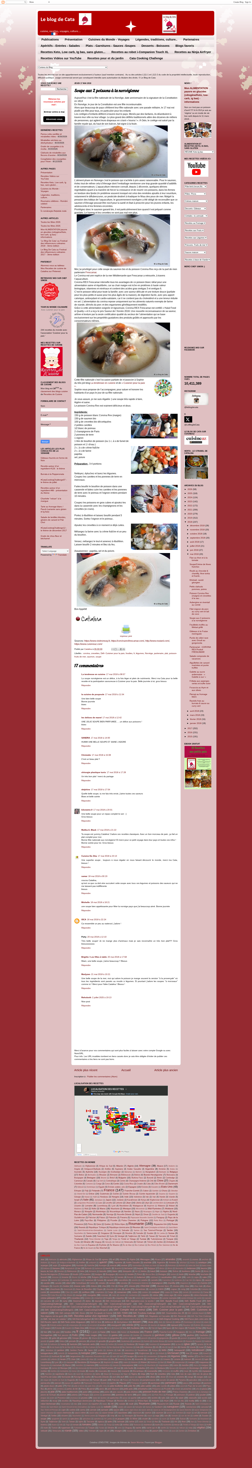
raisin (180, 1398)
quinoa (144, 1398)
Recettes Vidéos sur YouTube (61, 58)
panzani (58, 1383)
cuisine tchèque (187, 1298)
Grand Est (81, 1194)
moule (82, 1371)
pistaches (187, 1389)
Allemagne (144, 1165)
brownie (65, 1277)
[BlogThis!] (115, 649)
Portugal (170, 1220)
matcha (141, 1365)
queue (125, 1398)
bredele (131, 1274)
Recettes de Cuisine (53, 394)
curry (65, 1301)
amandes (170, 1259)
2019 (190, 518)
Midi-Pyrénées (154, 1208)
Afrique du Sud (105, 1166)
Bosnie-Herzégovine (153, 1175)
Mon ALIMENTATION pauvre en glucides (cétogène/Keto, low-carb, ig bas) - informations (54, 233)
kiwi (187, 1353)
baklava (46, 1268)
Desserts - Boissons (155, 45)
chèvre (94, 1286)
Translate (62, 555)
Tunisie (143, 1239)
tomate (76, 1425)
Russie (175, 1224)
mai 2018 (194, 554)
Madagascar (138, 1206)
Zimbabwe (170, 1242)
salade (107, 1406)
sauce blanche (185, 1410)
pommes (107, 1395)
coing (183, 1289)
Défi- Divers (80, 1313)
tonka (117, 1425)
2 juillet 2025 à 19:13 (101, 997)
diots (160, 1322)
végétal (201, 1427)
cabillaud (154, 1277)
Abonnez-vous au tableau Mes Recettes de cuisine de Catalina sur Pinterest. (53, 268)
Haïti (95, 1197)
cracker (122, 1295)
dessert (137, 1321)
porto (149, 1395)
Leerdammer (152, 1356)
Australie (78, 1172)
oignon (132, 1377)
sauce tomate (108, 1413)
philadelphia (143, 1389)
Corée (116, 1183)
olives (152, 1377)
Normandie (97, 1214)
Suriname (78, 1236)
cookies (145, 1292)
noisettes (162, 1374)
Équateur (92, 1245)
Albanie (119, 1166)
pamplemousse (148, 1380)
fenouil (117, 1328)
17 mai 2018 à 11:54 (114, 694)
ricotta (191, 1401)
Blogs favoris (184, 45)
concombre (55, 1292)
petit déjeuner (113, 1389)
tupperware (65, 1428)
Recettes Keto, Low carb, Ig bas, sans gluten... (73, 52)
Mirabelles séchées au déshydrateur (51, 141)
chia (104, 1286)
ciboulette (110, 1289)
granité (43, 1341)
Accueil (126, 1070)
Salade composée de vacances (199, 657)
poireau (95, 1392)
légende (163, 1356)
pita (197, 1389)
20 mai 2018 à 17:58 (117, 957)
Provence (78, 1224)
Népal (137, 1214)
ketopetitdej (73, 1353)
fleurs (209, 1328)
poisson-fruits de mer (154, 1391)
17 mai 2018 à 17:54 (100, 789)
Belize (81, 1175)
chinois (132, 1286)
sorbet (195, 1416)
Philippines (101, 1220)
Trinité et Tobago (128, 1239)
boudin (75, 1274)
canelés (135, 1280)
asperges (44, 1265)
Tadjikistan (132, 1236)
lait (64, 1356)
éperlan (154, 1325)
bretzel (173, 1274)
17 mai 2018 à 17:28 (116, 772)
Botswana (171, 1175)
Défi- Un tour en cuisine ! (55, 1319)
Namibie (127, 1211)
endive (103, 1325)
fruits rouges (91, 1335)
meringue (44, 1368)
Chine (160, 1180)
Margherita (45, 1365)
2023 (190, 501)
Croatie (140, 1184)
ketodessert (198, 1350)
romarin (85, 1404)
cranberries (133, 1295)
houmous (153, 1344)
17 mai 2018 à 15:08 (101, 755)
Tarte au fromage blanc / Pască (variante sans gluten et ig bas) (53, 509)
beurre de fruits (47, 1271)
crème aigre (168, 1295)
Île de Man (127, 1245)
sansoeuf (205, 1407)
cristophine (98, 1298)
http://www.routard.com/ (157, 641)
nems (98, 1374)
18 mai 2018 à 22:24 (96, 919)
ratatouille (193, 1398)
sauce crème (80, 1413)
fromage (200, 1331)
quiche (133, 1398)
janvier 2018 (196, 723)
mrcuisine (166, 1371)
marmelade (57, 1365)
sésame (64, 1416)
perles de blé (72, 1389)
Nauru (137, 1211)
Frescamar (90, 272)
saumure (159, 1413)
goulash (184, 1338)
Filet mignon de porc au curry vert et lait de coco (199, 611)
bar (79, 1268)
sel (195, 1413)
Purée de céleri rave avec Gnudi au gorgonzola (199, 640)
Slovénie (128, 1233)
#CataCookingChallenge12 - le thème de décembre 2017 (54, 529)
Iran (154, 1197)
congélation (99, 1292)
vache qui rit (151, 1428)
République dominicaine (119, 1227)
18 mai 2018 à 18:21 (100, 902)
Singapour (105, 1233)
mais (116, 1362)
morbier (44, 1371)
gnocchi (144, 1338)
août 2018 (195, 542)
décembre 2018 (197, 525)
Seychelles (78, 1233)
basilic (108, 1268)
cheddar (65, 1286)
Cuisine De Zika (89, 856)
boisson (163, 1271)
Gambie (155, 1191)
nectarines (88, 1374)
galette (115, 1335)
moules (92, 1371)
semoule (203, 1413)
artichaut (183, 1262)
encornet (93, 1325)
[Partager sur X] (118, 649)
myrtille (195, 1371)
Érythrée (102, 1245)
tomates (86, 1424)
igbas (187, 1344)
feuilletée (135, 1328)
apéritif (103, 1262)
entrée (129, 1324)
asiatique (202, 1262)
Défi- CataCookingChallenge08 (139, 1307)
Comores (89, 1184)
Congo (99, 1184)
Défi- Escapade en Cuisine (101, 1313)
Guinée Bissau (129, 1194)
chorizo (176, 1286)
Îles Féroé (152, 1245)
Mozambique (115, 1211)
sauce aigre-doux (131, 1410)
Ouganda (171, 1214)
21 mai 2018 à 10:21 (100, 974)
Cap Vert (99, 1181)
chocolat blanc (163, 1286)
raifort (172, 1398)
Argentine (149, 1169)
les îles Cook (79, 1245)
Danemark (173, 1183)
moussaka (102, 1371)
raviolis (205, 1398)
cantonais (178, 1280)
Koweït (175, 1200)
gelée (54, 1338)
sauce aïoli (145, 1410)
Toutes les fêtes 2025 (50, 226)
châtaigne (45, 1286)
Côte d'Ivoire (159, 1184)
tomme (101, 1425)
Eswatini (154, 1187)
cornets (186, 1292)
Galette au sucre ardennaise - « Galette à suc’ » (198, 674)
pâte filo (132, 1386)
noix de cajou (186, 1374)
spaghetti (55, 1419)
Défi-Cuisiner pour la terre (129, 1319)
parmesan (155, 1383)
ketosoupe (129, 1353)
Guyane (172, 1194)
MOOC (206, 1368)
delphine (85, 789)
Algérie (130, 1166)
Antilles (108, 1169)
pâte (60, 1386)
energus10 (116, 1325)
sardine (72, 1410)
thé (175, 1422)
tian (192, 1422)
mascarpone (127, 1365)
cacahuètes (166, 1277)
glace (133, 1338)
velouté (44, 1431)
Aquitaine (119, 1169)
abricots (63, 1259)
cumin (199, 1298)
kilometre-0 (86, 810)
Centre (122, 1181)
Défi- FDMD (122, 1313)
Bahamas (128, 1172)
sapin (63, 1410)
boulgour (98, 1274)
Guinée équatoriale (147, 1194)
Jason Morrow (137, 1442)
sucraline (155, 1419)
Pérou (90, 1224)
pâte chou (103, 1386)
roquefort (95, 1404)
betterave (191, 1268)
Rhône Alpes (119, 1224)
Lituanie (77, 1206)
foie (45, 1332)
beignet (140, 1268)
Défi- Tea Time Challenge (201, 1316)
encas (84, 1325)
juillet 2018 (195, 546)
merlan (54, 1368)
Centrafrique (111, 1181)
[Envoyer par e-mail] (112, 649)
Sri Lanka (161, 1233)
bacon (162, 1265)
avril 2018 (195, 711)
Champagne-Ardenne (137, 1181)
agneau (105, 1259)
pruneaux (74, 1398)
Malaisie (161, 1206)
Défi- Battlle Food (193, 1301)
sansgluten (173, 1406)
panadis (163, 1380)
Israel (76, 1200)
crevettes (95, 653)
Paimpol (96, 1380)
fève (146, 1328)
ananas (195, 1259)
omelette (180, 1377)
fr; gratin (94, 1332)
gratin (52, 1341)
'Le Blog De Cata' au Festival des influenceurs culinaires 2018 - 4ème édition (54, 243)
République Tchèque (97, 1227)
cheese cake (79, 1286)
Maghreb (150, 1206)
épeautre (144, 1325)
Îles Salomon (164, 1245)
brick (181, 1274)
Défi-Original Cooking (169, 1319)
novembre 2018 (197, 529)
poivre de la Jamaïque (200, 1392)
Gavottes (44, 1338)
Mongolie (88, 1211)
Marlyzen (85, 974)
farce (109, 1328)
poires (107, 1392)
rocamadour (66, 1404)
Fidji (86, 1191)
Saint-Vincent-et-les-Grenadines (90, 1230)
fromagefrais (46, 1335)
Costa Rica (128, 1184)
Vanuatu (108, 1242)
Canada (89, 1181)
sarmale (93, 1410)
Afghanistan (90, 1166)
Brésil (112, 1178)
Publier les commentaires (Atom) (102, 1076)
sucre (164, 1419)
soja (157, 1415)
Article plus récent (85, 1070)
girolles (125, 1338)
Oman (145, 1214)
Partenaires (191, 39)
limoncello (139, 1359)
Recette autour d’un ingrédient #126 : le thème (53, 467)
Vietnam (139, 1242)
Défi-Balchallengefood (81, 1319)
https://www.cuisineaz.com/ (88, 644)
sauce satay (94, 1413)
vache (138, 1427)
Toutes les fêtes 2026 (50, 222)
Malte (94, 1209)
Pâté (69, 1386)
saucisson (136, 1413)
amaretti (186, 1259)
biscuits (102, 1271)
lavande (140, 1356)
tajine (80, 1422)
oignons (141, 1377)
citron (127, 1289)
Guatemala (104, 1194)
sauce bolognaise (201, 1410)
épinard (174, 1325)
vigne (101, 1431)
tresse (177, 1425)
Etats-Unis (167, 1186)
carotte (46, 1283)
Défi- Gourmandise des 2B (173, 1313)
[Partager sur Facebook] (121, 649)
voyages (130, 1431)
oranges (200, 1377)
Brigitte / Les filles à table (94, 957)
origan (46, 1380)
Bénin (159, 1178)
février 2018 (196, 719)
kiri (154, 1353)
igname (200, 1344)
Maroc (103, 1208)
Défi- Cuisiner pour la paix (113, 653)
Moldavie (169, 1208)
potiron (191, 1395)
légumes (140, 653)
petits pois (128, 1389)
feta (124, 1328)
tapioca (101, 1422)
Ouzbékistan (79, 1217)
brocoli (44, 1277)
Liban (128, 1203)
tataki (141, 1422)
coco (160, 1288)
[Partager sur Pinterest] (123, 649)
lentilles (191, 1356)
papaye (67, 1383)
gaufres (190, 1335)
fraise (103, 1332)
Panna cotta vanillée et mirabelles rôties (51, 135)
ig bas (178, 1344)
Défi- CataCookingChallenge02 (117, 1304)
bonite (197, 1271)
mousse (113, 1371)
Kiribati (166, 1200)
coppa (167, 1292)
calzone (54, 1280)
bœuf (152, 1271)
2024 (190, 497)
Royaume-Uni (160, 1224)
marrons (90, 1365)
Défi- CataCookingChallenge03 (152, 1304)
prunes (84, 1398)
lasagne (130, 1356)
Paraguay (160, 1217)
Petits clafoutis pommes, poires (198, 587)
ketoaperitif (179, 1350)
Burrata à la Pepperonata (52, 474)
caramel (208, 1280)
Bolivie (137, 1175)
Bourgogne (78, 1178)
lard (121, 1356)
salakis (121, 1407)
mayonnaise (164, 1365)
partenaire (158, 653)
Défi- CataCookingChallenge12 (93, 1310)
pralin (52, 1398)
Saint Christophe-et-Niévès (155, 1227)
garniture (159, 1335)
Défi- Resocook (180, 1316)
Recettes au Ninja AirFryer (193, 52)
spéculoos (87, 1419)
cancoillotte (123, 1280)
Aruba (172, 1169)
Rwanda (82, 1227)
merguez (205, 1365)
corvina (86, 653)
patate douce (49, 1386)
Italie (86, 1199)
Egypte (102, 1187)
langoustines (75, 1356)
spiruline (97, 1419)
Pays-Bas (89, 1220)
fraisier (124, 1332)
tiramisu (44, 1425)
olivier (162, 1377)
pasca (185, 1383)
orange (190, 1377)
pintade (177, 1389)
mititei (152, 1368)
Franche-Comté (132, 1190)
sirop (112, 1416)
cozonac (104, 1295)
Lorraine (89, 1205)
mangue (191, 1362)
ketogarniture (47, 1353)
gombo (153, 1338)
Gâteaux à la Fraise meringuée (199, 632)
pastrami (207, 1383)
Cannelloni (166, 1280)
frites (190, 1332)
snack (149, 1416)
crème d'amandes (201, 1295)
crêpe (63, 1298)
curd (57, 1301)
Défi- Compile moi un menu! (129, 1309)
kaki (119, 1350)
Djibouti (80, 1187)
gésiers (85, 1338)
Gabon (146, 1191)
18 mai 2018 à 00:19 (97, 876)
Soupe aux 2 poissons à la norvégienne (200, 619)
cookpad (155, 1292)
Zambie (159, 1242)
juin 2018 (194, 550)
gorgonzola (164, 1338)
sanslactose (191, 1407)
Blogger (158, 1442)
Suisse (171, 1233)
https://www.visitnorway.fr (97, 641)
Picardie (113, 1220)
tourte (157, 1425)
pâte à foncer (79, 1386)
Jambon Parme (76, 1350)
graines (193, 1338)
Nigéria (166, 1211)
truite (46, 1428)
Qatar (98, 1224)
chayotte (55, 1286)
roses (104, 1404)
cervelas (124, 1283)
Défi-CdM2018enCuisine (104, 1319)
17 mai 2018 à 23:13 (107, 856)
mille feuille (128, 1368)
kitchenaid (173, 1353)
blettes (144, 1271)
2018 (190, 522)
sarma (82, 1410)
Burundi (150, 1178)
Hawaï (87, 1197)
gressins (82, 1341)
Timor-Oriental (94, 1239)
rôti (112, 1404)
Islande (172, 1197)
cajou (196, 1277)
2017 (190, 728)
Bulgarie (122, 1177)
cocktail (152, 1289)
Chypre (172, 1181)
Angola (77, 1169)
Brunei (103, 1178)
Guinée (116, 1194)
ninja (143, 1374)
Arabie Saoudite (134, 1169)
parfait (144, 1383)
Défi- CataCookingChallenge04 (186, 1304)
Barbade (162, 1172)
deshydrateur (122, 1322)
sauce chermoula (64, 1413)
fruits (75, 1335)
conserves (121, 1292)
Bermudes (92, 1175)
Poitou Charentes (128, 1220)
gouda (174, 1338)
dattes (88, 1301)
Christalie (86, 755)
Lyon (113, 1206)
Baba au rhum (151, 1265)
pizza (204, 1389)
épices (163, 1325)
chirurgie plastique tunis (93, 772)
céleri (68, 1283)
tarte (110, 1421)
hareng (63, 1344)
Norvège (149, 653)
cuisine (138, 1298)
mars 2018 (195, 715)
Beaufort (118, 1268)
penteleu (60, 1389)
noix (173, 1374)
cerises (112, 1283)
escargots (207, 1325)
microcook (82, 1368)
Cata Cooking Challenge (146, 58)
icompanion (165, 1344)
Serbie (170, 1230)
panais (172, 1380)
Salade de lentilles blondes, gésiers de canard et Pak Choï (53, 519)
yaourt (155, 1431)
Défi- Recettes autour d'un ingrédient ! (89, 1315)
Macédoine (124, 1206)
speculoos (74, 1419)
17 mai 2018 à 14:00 (100, 738)
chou (187, 1286)
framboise (134, 1332)
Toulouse (137, 1425)
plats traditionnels (70, 1392)
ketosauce (117, 1353)
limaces (121, 1359)
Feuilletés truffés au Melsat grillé (199, 626)
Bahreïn (139, 1172)
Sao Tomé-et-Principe (153, 1230)
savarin (169, 1413)
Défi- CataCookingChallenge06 (79, 1307)
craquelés (145, 1295)
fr (134, 653)
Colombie (78, 1184)
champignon (157, 1283)
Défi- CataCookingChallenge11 (59, 1310)
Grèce (91, 1193)
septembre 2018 (198, 538)
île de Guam (88, 1248)
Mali (86, 1209)
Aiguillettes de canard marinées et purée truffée (199, 665)
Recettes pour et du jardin (105, 58)
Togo (106, 1239)
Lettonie (119, 1203)
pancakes (193, 1380)
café (179, 1277)
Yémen (150, 1242)
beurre (204, 1268)
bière (82, 1271)
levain (63, 1359)
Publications (50, 39)
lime (129, 1359)
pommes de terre (124, 1395)
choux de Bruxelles (84, 1289)
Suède (89, 1236)
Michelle (85, 902)
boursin (121, 1274)
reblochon (45, 1401)
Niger (157, 1211)
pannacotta (45, 1383)
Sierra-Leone (91, 1233)
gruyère (112, 1341)
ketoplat (85, 1353)
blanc (115, 1271)
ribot (175, 1401)
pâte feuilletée (116, 1386)
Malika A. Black (88, 830)
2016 (190, 732)
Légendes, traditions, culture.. (156, 39)
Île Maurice (114, 1245)
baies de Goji (193, 1265)
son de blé (185, 1416)
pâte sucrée (162, 1386)
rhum (166, 1401)
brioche (192, 1274)
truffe (209, 1425)
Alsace (160, 1166)
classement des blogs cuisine (54, 391)
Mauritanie (115, 1209)
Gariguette (147, 1335)
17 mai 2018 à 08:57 (115, 674)
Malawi (172, 1206)
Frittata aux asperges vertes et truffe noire (200, 682)
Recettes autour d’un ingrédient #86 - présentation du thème (54, 490)
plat (166, 653)
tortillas (126, 1425)
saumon (90, 656)
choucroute (67, 1289)
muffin (176, 1371)
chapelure (184, 1283)
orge (209, 1377)
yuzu (174, 1431)
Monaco (77, 1211)
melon (175, 1365)
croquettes (119, 1298)
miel (118, 1368)
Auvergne (103, 1172)
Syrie (112, 1236)
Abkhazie (78, 1166)
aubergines (66, 1265)
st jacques (120, 1418)
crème (155, 1295)
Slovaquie (117, 1233)
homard (120, 1344)
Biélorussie (126, 1175)
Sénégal (121, 1236)
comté (43, 1292)
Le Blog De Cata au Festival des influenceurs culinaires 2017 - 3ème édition (53, 252)
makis (125, 1362)
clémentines (140, 1289)
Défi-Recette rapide (49, 1322)
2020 (190, 514)
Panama (123, 1217)
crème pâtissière (48, 1298)
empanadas (74, 1325)
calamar (44, 1280)
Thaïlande (79, 1239)
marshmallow (104, 1365)
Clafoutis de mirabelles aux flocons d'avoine (53, 154)
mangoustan (180, 1362)
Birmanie (114, 1175)
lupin (206, 1359)
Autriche (89, 1172)
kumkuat (55, 1356)
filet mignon (179, 1328)
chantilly (171, 1283)
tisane (54, 1425)
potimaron (181, 1395)
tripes (202, 1425)
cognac (174, 1289)
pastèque (197, 1383)
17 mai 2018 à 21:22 (106, 830)
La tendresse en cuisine (103, 383)
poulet (203, 1395)
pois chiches (132, 1392)
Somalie (139, 1233)
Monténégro (101, 1211)
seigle (188, 1413)
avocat (113, 1265)
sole (166, 1416)
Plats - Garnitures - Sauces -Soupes (110, 45)
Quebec (107, 1224)
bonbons (186, 1271)
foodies (129, 653)
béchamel (128, 1268)
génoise (63, 1338)
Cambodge (170, 1178)
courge (79, 1295)
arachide (148, 1262)
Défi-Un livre (96, 1322)
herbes (111, 1344)
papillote (77, 1383)
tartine (131, 1422)
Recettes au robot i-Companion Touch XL (140, 52)
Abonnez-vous (54, 119)
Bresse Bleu (150, 1274)
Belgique (174, 1172)
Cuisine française (151, 1298)
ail (114, 1259)
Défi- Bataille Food (169, 1301)
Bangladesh (150, 1172)
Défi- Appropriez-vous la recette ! (140, 1301)
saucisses (122, 1412)
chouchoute (55, 1289)
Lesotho (109, 1203)
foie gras (56, 1332)
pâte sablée (146, 1386)
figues (168, 1328)
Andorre (171, 1166)
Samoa (136, 1230)
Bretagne (91, 1177)
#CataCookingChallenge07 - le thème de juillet (54, 481)
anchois (205, 1259)
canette (144, 1280)
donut (198, 1322)
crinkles (88, 1298)
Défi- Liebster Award (196, 1313)
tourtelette (167, 1425)
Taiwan (152, 1236)
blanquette (127, 1271)
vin (108, 1431)
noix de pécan (202, 1374)
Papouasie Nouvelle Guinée (142, 1217)
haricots (73, 1344)
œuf (122, 1377)
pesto (101, 1389)
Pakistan (92, 1217)
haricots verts (88, 1344)
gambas (126, 1335)
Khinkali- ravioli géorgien (196, 581)
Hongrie (115, 1197)
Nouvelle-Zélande (124, 1214)
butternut (141, 1277)
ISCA (83, 919)
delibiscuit (109, 1322)
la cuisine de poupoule (92, 694)
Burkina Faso (137, 1178)
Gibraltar (174, 1191)
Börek (206, 1271)
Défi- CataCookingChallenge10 (198, 1307)
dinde (150, 1322)
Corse (107, 1184)
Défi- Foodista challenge (144, 1313)
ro (208, 1401)
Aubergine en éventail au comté (200, 603)
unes (120, 1428)
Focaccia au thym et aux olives (199, 688)
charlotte (204, 1283)
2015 (190, 736)
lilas (112, 1359)
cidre (119, 1289)
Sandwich (158, 1407)
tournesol (148, 1425)
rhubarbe (155, 1401)
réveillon (130, 1401)
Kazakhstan (132, 1200)
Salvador (125, 1230)
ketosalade (102, 1353)
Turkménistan (156, 1239)
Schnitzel (179, 1413)
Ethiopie (77, 1191)
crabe (114, 1295)
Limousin (170, 1203)
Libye (147, 1203)
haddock (207, 1341)
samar (84, 876)
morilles (53, 1371)
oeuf (114, 1377)
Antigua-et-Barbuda (92, 1169)
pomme (97, 1395)
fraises (114, 1332)
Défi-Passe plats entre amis (196, 1319)
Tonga (114, 1239)
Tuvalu (77, 1242)
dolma (177, 1322)
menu (196, 1365)
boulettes (87, 1274)
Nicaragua (147, 1211)
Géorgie (77, 1197)
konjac (195, 1353)
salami (129, 1407)
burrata (120, 1277)
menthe (185, 1365)
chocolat (144, 1285)
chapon (194, 1283)
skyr (119, 1416)
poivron (63, 1395)
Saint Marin (173, 1227)
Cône (67, 1292)
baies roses (206, 1265)
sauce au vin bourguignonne (164, 1410)
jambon (60, 1350)
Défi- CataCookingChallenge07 (109, 1307)
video (81, 1431)
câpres (198, 1280)
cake (204, 1277)
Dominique (91, 1187)
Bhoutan (102, 1175)
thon (184, 1421)
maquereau (204, 1362)
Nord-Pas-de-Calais (49, 1377)
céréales (102, 1283)
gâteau (175, 1335)
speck (64, 1419)
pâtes (172, 1386)
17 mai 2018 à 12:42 (112, 717)
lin (159, 1359)
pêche (49, 1389)
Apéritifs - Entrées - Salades (60, 45)
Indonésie (138, 1197)
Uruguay (98, 1242)
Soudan (150, 1233)
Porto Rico (158, 1220)
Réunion (136, 1227)
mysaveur (206, 1371)
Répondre (86, 685)
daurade (98, 1301)
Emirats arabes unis (116, 1187)
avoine (124, 1265)
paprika (113, 1383)
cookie (134, 1292)
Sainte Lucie (112, 1230)
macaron (70, 1362)
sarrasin (104, 1410)
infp (163, 1347)
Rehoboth (86, 997)
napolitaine (59, 1374)
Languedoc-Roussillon (86, 1203)
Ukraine (87, 1242)
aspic (55, 1265)
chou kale (198, 1286)
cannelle (154, 1280)
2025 (190, 493)
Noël (152, 1374)
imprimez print (126, 636)
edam (206, 1322)
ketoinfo (61, 1353)
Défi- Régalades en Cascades (157, 1316)
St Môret (133, 1419)
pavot (182, 1386)
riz (201, 1401)
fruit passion (63, 1335)
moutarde (125, 1371)
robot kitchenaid (48, 1404)
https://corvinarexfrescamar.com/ (127, 641)
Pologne (144, 1220)
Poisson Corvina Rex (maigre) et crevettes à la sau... (200, 596)
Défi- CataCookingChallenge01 (83, 1304)
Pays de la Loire (195, 1386)
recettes (65, 1401)
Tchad (172, 1236)
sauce (116, 1410)
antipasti (92, 1262)
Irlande (162, 1197)
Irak (147, 1197)
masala (116, 1365)
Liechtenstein (158, 1203)
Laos (100, 1203)
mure (186, 1371)
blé (136, 1271)
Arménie (162, 1169)
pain (105, 1380)
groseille (102, 1341)
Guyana (162, 1194)
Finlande (96, 1190)
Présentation (73, 39)
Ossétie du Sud (158, 1214)
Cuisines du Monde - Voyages (109, 39)
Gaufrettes (204, 1335)
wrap (147, 1431)
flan (200, 1328)
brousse (55, 1277)
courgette (91, 1295)
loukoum (187, 1359)
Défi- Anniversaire (113, 1301)
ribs (182, 1401)
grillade (93, 1341)
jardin (100, 1350)
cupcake (208, 1298)
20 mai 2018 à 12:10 (96, 937)
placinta (44, 1392)
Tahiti (143, 1236)
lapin (115, 1356)
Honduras (104, 1197)
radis (163, 1398)
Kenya (143, 1200)
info (157, 1347)
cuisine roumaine (169, 1298)
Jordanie (120, 1200)
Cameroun (78, 1181)
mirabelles (141, 1368)
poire (85, 1392)
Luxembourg (102, 1206)
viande (68, 1430)
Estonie (144, 1187)
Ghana (164, 1191)
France (109, 1190)
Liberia (138, 1203)
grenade (72, 1341)
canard (110, 1280)
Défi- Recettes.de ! (127, 1315)
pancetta (205, 1380)
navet (78, 1374)
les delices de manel (91, 717)
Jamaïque (99, 1200)
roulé (131, 1404)
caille (189, 1277)
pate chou (92, 1386)
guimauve (137, 1341)
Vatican (118, 1242)
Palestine (113, 1217)
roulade (122, 1404)
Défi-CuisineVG (150, 1319)
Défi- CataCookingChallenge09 (168, 1307)
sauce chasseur (47, 1413)
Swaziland (101, 1236)
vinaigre (118, 1431)
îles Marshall (101, 1248)
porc (139, 1395)
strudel (145, 1419)
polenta (74, 1395)
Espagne (132, 1187)
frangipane (180, 1332)
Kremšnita (45, 1356)
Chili (151, 1181)
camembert (77, 1280)
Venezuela (128, 1242)
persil (92, 1389)
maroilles (79, 1365)
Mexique (127, 1208)
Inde (126, 1197)
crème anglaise (183, 1295)
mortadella (64, 1371)
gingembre (114, 1338)
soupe (98, 656)
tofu (61, 1425)
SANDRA (85, 738)
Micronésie (140, 1209)
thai (156, 1422)
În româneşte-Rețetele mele (53, 211)
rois (75, 1404)
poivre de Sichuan (48, 1395)
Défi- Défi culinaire (63, 1313)
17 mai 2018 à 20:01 (102, 810)
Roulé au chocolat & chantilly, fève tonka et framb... (200, 573)
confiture (86, 1292)
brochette (205, 1274)
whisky (139, 1431)
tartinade (120, 1422)
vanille (163, 1428)
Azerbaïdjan (116, 1172)
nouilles (87, 1377)
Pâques (122, 1383)
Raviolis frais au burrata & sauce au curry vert (199, 703)
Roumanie (136, 1224)
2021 (190, 509)
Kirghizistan (155, 1200)
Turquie (169, 1239)
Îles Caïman (140, 1245)
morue (74, 1371)
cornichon (196, 1292)
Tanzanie (162, 1236)
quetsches (114, 1398)
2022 (190, 505)
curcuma (47, 1301)
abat (42, 1259)
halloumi (53, 1344)
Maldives (77, 1209)
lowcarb (198, 1359)
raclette (154, 1398)
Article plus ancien (166, 1070)
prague (43, 1398)
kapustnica (129, 1350)
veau (190, 1428)
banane (56, 1268)
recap (54, 1401)
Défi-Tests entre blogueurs (73, 1322)
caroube (58, 1283)
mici (73, 1368)
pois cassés (118, 1392)
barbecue (99, 1268)
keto (164, 1350)
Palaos (102, 1217)
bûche (83, 1277)
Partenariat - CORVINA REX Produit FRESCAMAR (200, 649)
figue (160, 1328)
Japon (108, 1200)
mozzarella (152, 1371)
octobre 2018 (196, 534)
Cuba (148, 1184)
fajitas (101, 1328)
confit (75, 1292)
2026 (190, 489)
